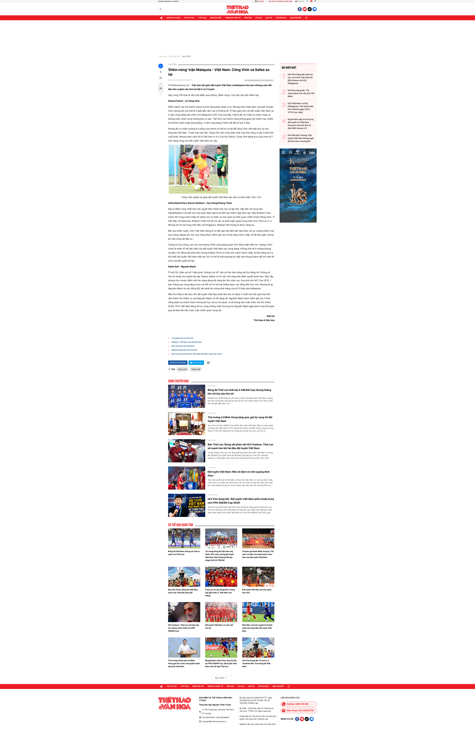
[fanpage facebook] (300, 9)
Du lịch (258, 18)
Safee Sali (195, 369)
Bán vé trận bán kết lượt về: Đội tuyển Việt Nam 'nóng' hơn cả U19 (197, 354)
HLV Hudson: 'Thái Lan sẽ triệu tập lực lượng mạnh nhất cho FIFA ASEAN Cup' (183, 628)
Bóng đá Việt (216, 18)
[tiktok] (310, 9)
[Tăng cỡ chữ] (161, 84)
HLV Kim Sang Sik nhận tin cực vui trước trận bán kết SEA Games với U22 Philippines (300, 79)
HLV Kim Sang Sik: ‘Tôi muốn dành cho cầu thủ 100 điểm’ (301, 93)
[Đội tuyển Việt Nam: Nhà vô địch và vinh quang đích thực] (186, 478)
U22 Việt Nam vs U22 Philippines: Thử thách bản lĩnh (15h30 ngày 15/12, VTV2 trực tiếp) (301, 107)
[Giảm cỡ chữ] (161, 93)
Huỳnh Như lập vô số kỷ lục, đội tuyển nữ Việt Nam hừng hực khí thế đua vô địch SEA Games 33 (301, 123)
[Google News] (259, 81)
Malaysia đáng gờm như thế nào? (184, 350)
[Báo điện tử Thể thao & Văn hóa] (237, 9)
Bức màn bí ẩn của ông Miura (183, 346)
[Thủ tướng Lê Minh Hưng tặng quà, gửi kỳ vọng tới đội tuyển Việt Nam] (186, 423)
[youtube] (305, 9)
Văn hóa (248, 18)
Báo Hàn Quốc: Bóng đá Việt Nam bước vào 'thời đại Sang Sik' (183, 591)
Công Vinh (182, 369)
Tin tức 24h (189, 18)
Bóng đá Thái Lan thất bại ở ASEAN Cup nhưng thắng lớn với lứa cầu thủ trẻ (239, 391)
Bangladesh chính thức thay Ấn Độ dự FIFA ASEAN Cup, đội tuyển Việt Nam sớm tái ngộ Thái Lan (221, 663)
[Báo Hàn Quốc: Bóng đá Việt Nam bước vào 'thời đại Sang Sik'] (184, 577)
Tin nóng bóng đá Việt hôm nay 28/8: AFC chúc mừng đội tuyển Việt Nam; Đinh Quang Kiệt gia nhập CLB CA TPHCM (219, 555)
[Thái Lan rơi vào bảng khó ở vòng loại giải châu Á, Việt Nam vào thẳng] (221, 577)
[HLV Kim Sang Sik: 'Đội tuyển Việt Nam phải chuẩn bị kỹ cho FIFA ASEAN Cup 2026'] (186, 505)
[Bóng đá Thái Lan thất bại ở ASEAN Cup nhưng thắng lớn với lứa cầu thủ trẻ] (186, 396)
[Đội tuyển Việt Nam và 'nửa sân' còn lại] (221, 612)
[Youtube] (311, 1)
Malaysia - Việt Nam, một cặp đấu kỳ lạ (187, 342)
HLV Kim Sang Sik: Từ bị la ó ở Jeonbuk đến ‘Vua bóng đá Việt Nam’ (256, 663)
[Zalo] (314, 9)
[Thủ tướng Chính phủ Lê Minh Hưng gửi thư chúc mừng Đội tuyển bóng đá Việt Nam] (184, 647)
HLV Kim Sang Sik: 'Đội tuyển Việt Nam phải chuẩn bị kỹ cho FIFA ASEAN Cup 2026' (241, 501)
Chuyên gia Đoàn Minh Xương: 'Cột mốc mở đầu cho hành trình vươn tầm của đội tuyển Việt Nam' (258, 554)
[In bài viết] (160, 78)
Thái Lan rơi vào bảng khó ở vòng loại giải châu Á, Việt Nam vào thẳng (220, 592)
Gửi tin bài (300, 1)
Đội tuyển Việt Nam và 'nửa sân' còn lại (219, 626)
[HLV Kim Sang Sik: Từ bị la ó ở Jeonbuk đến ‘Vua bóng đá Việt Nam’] (258, 647)
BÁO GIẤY (261, 1)
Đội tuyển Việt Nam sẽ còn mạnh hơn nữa (256, 591)
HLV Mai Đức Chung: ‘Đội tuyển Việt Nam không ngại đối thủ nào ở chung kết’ (301, 138)
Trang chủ (162, 56)
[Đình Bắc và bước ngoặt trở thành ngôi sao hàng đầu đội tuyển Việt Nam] (258, 612)
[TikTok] (316, 1)
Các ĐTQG (186, 56)
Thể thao (202, 18)
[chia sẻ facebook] (160, 72)
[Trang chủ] (161, 17)
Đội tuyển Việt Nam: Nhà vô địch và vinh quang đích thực (239, 473)
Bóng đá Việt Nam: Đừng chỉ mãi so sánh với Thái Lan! (184, 552)
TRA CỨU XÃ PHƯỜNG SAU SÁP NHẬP (280, 1)
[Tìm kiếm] (160, 9)
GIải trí (269, 18)
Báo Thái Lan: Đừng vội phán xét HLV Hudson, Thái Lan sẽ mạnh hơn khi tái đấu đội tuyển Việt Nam (240, 446)
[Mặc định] (160, 88)
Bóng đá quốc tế (233, 18)
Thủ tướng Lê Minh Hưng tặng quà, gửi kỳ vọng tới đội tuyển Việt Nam (240, 419)
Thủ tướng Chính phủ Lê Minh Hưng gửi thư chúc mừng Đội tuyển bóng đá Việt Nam (184, 663)
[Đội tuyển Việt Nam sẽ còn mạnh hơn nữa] (258, 577)
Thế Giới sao (281, 18)
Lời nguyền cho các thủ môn (182, 338)
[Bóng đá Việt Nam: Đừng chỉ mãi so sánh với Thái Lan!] (184, 538)
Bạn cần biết (296, 18)
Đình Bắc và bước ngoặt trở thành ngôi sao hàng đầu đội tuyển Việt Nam (257, 628)
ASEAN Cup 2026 (173, 18)
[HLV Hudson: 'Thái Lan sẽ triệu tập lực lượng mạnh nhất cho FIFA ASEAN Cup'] (184, 612)
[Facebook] (307, 1)
